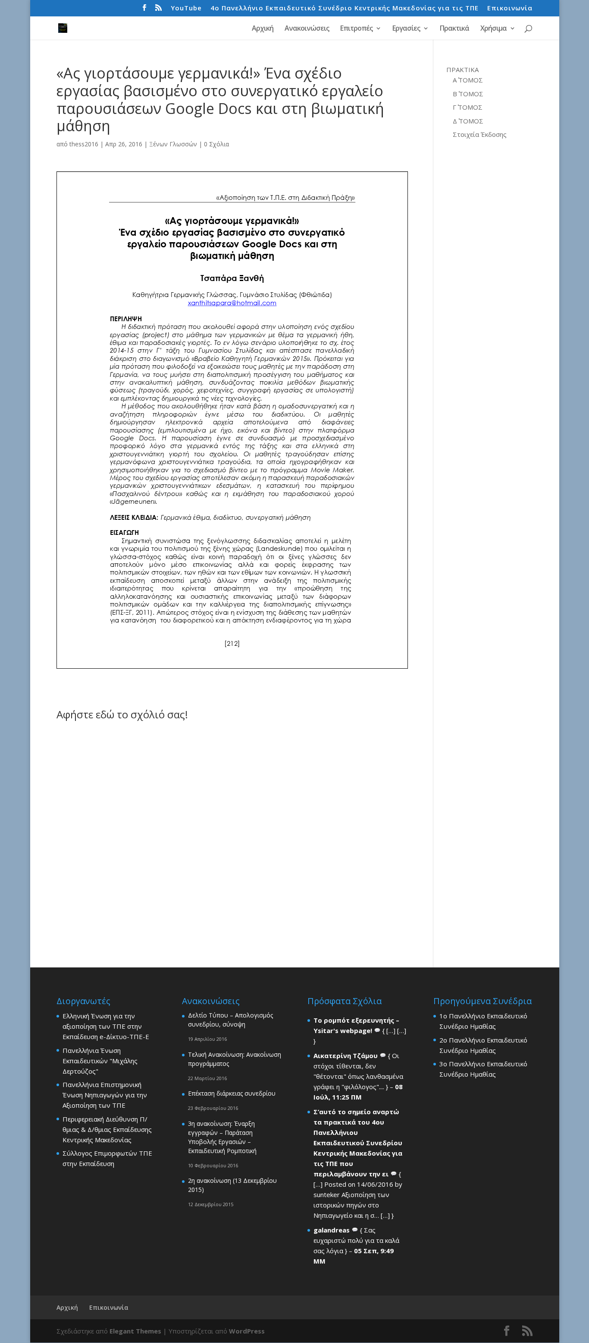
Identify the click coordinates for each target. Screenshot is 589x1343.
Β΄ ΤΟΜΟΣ (468, 93)
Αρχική (262, 29)
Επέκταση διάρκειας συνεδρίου (232, 1093)
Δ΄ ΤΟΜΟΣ (468, 121)
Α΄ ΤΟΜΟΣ (468, 80)
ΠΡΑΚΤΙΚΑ (462, 69)
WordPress (247, 1331)
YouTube (186, 8)
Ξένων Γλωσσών (173, 144)
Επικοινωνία (510, 8)
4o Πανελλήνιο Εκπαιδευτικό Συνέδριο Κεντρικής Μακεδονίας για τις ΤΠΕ (344, 8)
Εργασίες (406, 29)
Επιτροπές (356, 29)
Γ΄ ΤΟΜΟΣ (467, 107)
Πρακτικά (454, 29)
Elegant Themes (135, 1331)
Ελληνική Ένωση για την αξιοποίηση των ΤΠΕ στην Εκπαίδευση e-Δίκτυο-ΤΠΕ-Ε (106, 1026)
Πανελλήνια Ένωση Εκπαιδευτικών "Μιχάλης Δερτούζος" (100, 1060)
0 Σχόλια (216, 144)
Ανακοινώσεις (307, 29)
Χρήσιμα (493, 29)
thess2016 (83, 144)
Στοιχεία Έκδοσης (480, 134)
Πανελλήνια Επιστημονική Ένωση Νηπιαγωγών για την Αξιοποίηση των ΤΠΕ (105, 1094)
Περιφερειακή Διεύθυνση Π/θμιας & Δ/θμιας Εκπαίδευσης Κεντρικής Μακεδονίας (107, 1129)
